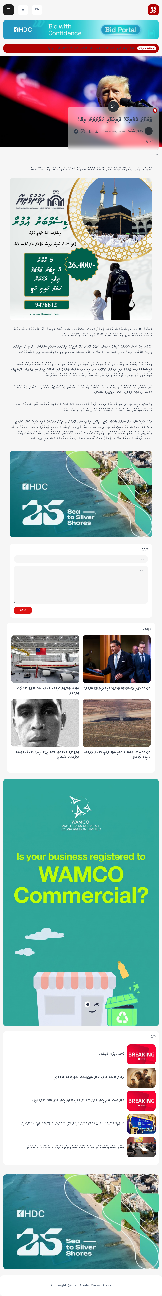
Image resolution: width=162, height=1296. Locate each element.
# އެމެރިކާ (149, 141)
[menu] (8, 9)
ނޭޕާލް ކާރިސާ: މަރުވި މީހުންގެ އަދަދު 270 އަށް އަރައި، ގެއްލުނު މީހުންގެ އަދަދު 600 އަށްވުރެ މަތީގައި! (91, 48)
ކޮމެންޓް (23, 610)
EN (37, 9)
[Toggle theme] (22, 9)
